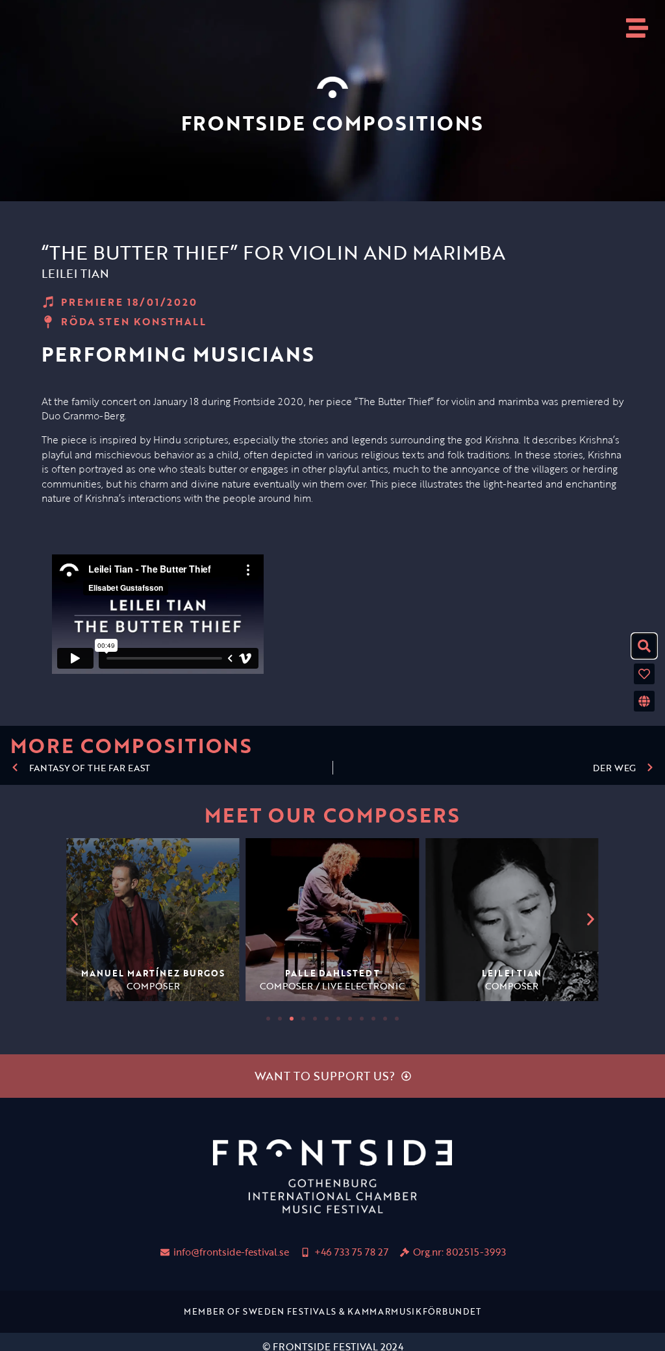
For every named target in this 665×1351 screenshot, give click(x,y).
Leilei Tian (512, 973)
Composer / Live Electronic (332, 986)
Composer (153, 986)
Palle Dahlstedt (332, 973)
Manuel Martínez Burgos (153, 973)
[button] (74, 919)
